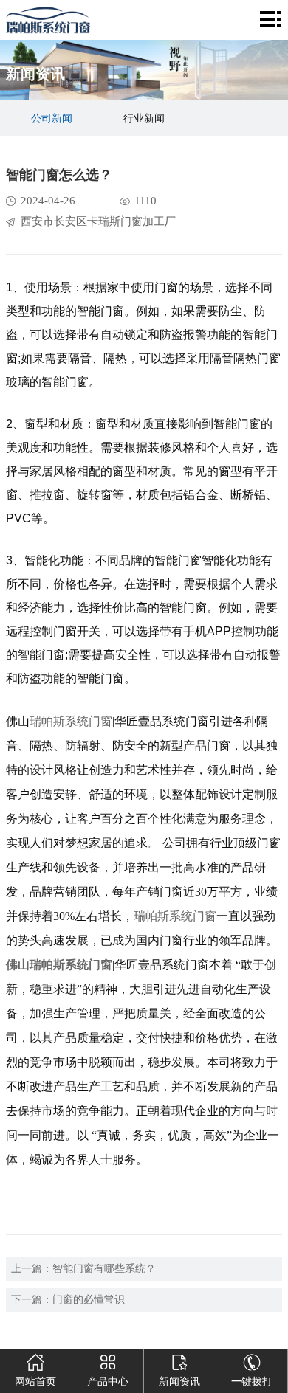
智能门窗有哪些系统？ (104, 1268)
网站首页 (35, 1381)
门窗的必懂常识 (88, 1299)
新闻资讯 (179, 1381)
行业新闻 (144, 118)
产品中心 (107, 1381)
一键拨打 (251, 1381)
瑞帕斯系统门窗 (71, 721)
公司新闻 (51, 118)
